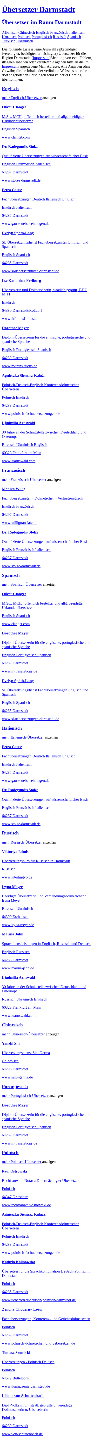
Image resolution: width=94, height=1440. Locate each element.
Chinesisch (26, 32)
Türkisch (8, 41)
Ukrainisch (24, 41)
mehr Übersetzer (22, 98)
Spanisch (74, 37)
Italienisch (77, 32)
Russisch (59, 37)
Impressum (41, 58)
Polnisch (24, 37)
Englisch (42, 32)
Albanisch (9, 32)
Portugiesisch (42, 37)
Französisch (59, 32)
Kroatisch (9, 37)
